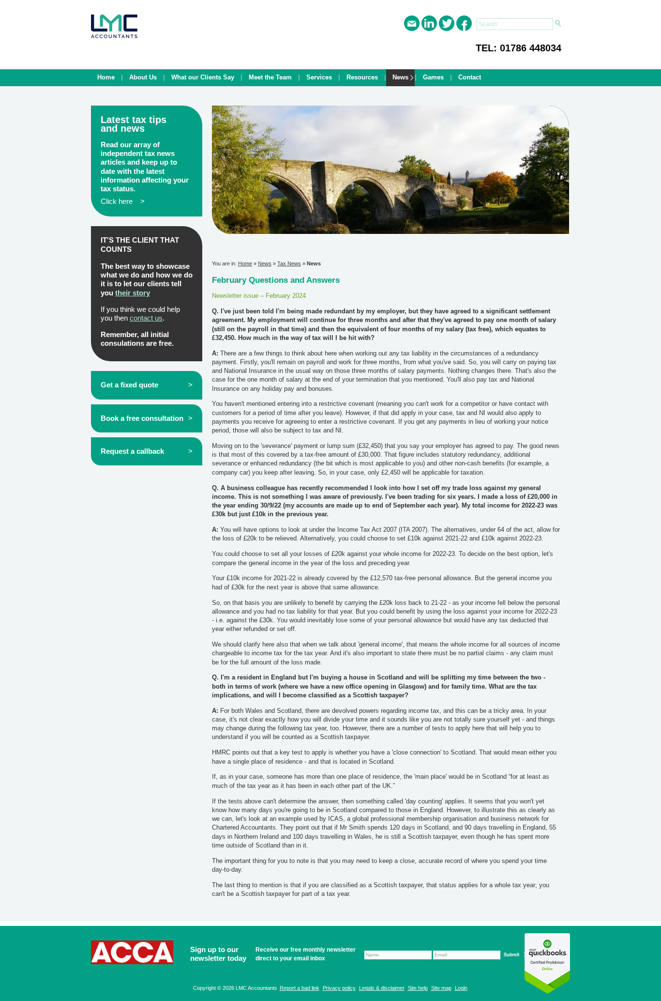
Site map (441, 988)
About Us (143, 77)
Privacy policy (339, 988)
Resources (362, 77)
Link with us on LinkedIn (429, 23)
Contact (469, 77)
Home (106, 77)
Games (433, 77)
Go (558, 24)
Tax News (289, 263)
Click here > (123, 201)
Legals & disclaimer (382, 988)
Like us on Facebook (464, 23)
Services (319, 77)
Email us (412, 23)
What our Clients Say (202, 77)
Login (461, 988)
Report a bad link (299, 988)
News (400, 77)
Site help (418, 988)
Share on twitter (446, 23)
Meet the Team (270, 77)
